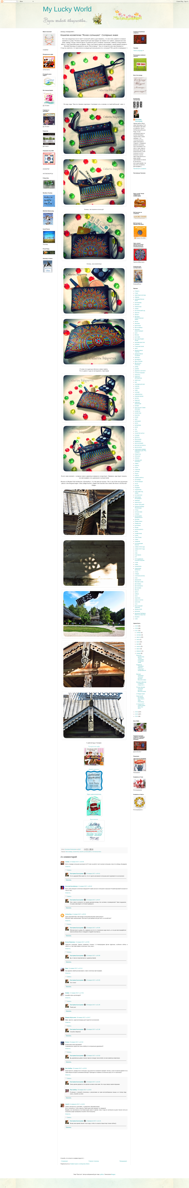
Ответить (67, 866)
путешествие (138, 512)
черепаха (137, 598)
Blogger (113, 1174)
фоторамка (138, 588)
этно (136, 604)
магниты (137, 437)
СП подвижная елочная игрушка (139, 559)
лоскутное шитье (139, 433)
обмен (136, 463)
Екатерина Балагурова (76, 873)
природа (137, 500)
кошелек (81, 851)
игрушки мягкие (139, 396)
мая (138, 644)
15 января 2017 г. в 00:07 (93, 900)
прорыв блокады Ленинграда (139, 507)
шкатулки (137, 602)
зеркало (137, 388)
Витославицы (69, 851)
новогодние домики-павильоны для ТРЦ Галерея (140, 451)
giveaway (137, 611)
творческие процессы (138, 569)
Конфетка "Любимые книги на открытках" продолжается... (141, 668)
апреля (139, 646)
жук (136, 382)
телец (136, 572)
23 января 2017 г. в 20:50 (80, 1068)
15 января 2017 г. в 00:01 (93, 873)
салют (136, 535)
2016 (136, 712)
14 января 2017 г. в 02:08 (77, 861)
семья (136, 539)
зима (136, 390)
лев (136, 429)
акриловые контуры (140, 295)
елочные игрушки (140, 372)
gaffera (102, 1174)
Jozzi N (67, 1104)
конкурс (137, 405)
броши (137, 314)
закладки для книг (140, 384)
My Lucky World (67, 9)
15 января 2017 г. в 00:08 (93, 927)
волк (136, 333)
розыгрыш (138, 525)
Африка (137, 297)
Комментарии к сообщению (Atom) (79, 1164)
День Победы (138, 361)
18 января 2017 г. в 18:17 (83, 1017)
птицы (136, 510)
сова (136, 553)
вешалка (137, 323)
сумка (136, 564)
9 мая (136, 293)
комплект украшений (138, 403)
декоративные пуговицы (139, 354)
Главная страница (94, 1161)
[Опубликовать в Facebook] (91, 849)
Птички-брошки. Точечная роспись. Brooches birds (141, 689)
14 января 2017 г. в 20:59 (82, 942)
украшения (138, 580)
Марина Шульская (70, 1017)
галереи (137, 344)
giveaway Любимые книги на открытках (140, 614)
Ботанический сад (140, 310)
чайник (137, 594)
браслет (137, 312)
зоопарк (137, 392)
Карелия (137, 400)
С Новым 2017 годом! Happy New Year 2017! (140, 706)
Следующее (64, 1161)
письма (137, 485)
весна (136, 321)
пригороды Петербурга (138, 497)
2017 (136, 630)
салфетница (138, 533)
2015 (136, 714)
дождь (136, 366)
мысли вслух (138, 447)
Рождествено (138, 521)
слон (136, 551)
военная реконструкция (139, 330)
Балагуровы (138, 302)
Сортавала (138, 555)
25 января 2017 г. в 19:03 (84, 1089)
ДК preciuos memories (138, 364)
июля (138, 639)
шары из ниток (139, 600)
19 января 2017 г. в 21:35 (93, 1004)
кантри (137, 398)
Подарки (137, 487)
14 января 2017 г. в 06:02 (85, 886)
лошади (137, 435)
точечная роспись (96, 851)
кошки (136, 417)
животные (137, 380)
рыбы (136, 531)
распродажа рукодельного (138, 516)
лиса (136, 431)
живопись (137, 374)
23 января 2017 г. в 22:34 (93, 1082)
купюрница (138, 425)
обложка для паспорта (138, 460)
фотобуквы (138, 584)
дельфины (138, 359)
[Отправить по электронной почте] (85, 849)
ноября (139, 632)
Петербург (138, 479)
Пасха (136, 473)
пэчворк (137, 514)
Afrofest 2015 (138, 609)
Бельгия (137, 304)
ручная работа (88, 851)
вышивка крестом (140, 342)
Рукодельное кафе (94, 746)
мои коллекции (139, 443)
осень (136, 467)
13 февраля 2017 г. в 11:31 (93, 1121)
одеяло (137, 465)
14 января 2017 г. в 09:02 (79, 914)
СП (136, 557)
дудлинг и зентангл (140, 370)
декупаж (137, 357)
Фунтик (137, 590)
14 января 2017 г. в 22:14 (75, 968)
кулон (136, 423)
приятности (138, 502)
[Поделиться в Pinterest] (92, 849)
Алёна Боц (68, 914)
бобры (137, 308)
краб (136, 419)
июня (138, 642)
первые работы (139, 477)
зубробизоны (138, 394)
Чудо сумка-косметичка (94, 794)
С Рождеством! (140, 694)
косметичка (76, 851)
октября (139, 635)
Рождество (138, 523)
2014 (136, 716)
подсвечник (138, 489)
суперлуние (138, 566)
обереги (137, 458)
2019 (136, 626)
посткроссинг (138, 495)
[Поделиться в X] (89, 849)
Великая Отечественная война (139, 318)
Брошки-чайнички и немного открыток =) (141, 683)
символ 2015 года (140, 547)
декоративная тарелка (139, 351)
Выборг (137, 335)
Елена (67, 1042)
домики (137, 368)
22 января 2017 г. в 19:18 (93, 1055)
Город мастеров (139, 346)
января (139, 653)
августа (139, 637)
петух (136, 483)
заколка (137, 386)
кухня (136, 427)
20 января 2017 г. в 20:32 (76, 1042)
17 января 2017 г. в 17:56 (77, 993)
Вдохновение (94, 819)
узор (136, 578)
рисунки (137, 519)
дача (136, 348)
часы (136, 596)
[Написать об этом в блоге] (87, 849)
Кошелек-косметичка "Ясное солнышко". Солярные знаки (140, 659)
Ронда (136, 527)
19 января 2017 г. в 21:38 (93, 1029)
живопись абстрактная (138, 377)
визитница (138, 325)
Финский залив (139, 581)
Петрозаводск (139, 481)
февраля (139, 651)
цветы (136, 592)
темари (137, 574)
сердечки (137, 541)
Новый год (138, 454)
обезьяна (137, 456)
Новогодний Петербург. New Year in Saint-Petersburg (140, 698)
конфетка (137, 411)
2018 (136, 628)
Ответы (69, 870)
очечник (137, 471)
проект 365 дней (139, 504)
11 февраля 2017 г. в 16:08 (77, 1104)
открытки (137, 469)
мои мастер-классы (140, 445)
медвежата (138, 441)
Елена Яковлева (70, 942)
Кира (66, 968)
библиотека (138, 306)
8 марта (137, 291)
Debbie (67, 993)
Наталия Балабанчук (71, 886)
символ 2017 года (140, 549)
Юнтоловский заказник (138, 606)
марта (138, 648)
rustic (136, 618)
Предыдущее (123, 1161)
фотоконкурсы (139, 586)
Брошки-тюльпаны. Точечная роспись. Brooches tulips (141, 677)
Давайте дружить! (94, 769)
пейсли (137, 475)
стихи (136, 562)
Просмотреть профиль (139, 168)
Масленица (138, 439)
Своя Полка (138, 537)
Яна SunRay (68, 1068)
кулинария (138, 421)
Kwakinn (137, 617)
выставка (137, 337)
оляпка (67, 861)
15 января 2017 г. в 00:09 (93, 980)
